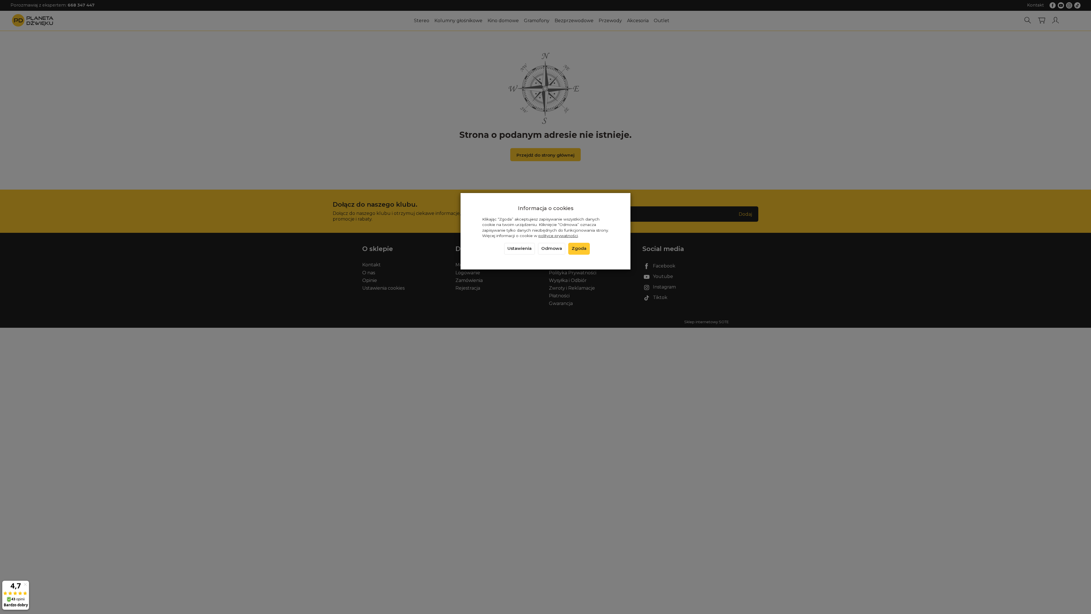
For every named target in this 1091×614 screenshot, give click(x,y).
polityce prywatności (558, 235)
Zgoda (579, 248)
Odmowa (551, 248)
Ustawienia (519, 248)
